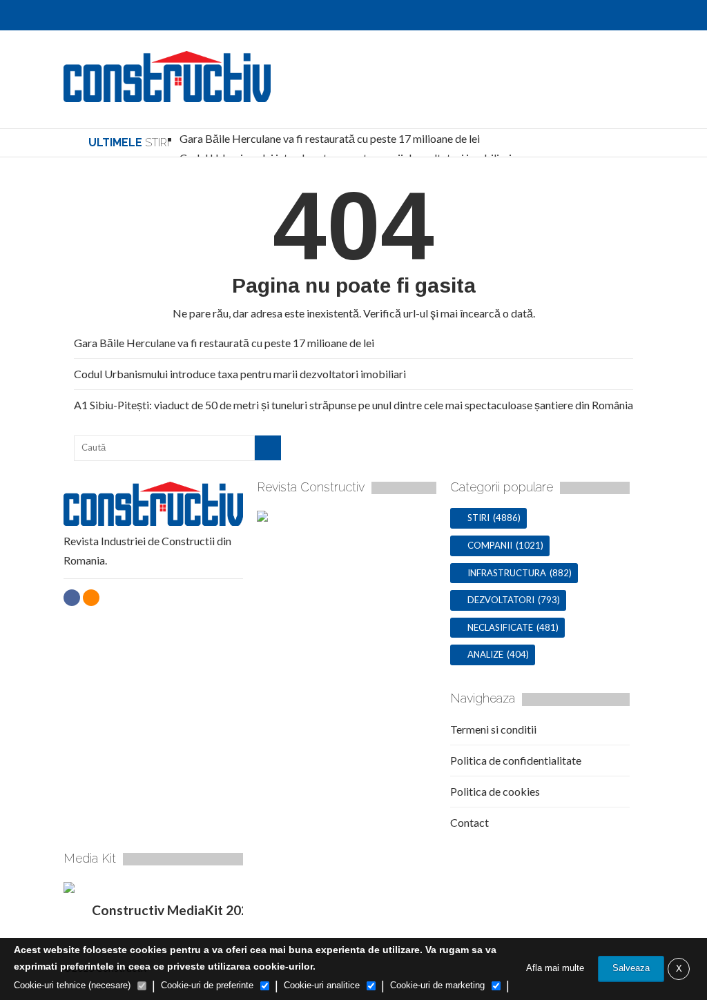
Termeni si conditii (493, 729)
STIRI (478, 517)
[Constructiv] (167, 94)
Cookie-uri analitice (322, 985)
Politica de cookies (495, 791)
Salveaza (631, 968)
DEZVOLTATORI (500, 599)
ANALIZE (485, 654)
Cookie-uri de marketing (437, 985)
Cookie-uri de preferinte (207, 985)
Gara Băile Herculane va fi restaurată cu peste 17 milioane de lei (330, 138)
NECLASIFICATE (500, 627)
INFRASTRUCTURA (506, 572)
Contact (469, 822)
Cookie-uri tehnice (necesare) (72, 985)
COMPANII (489, 545)
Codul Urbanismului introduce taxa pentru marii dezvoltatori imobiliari (240, 373)
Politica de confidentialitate (515, 760)
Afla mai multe (555, 968)
